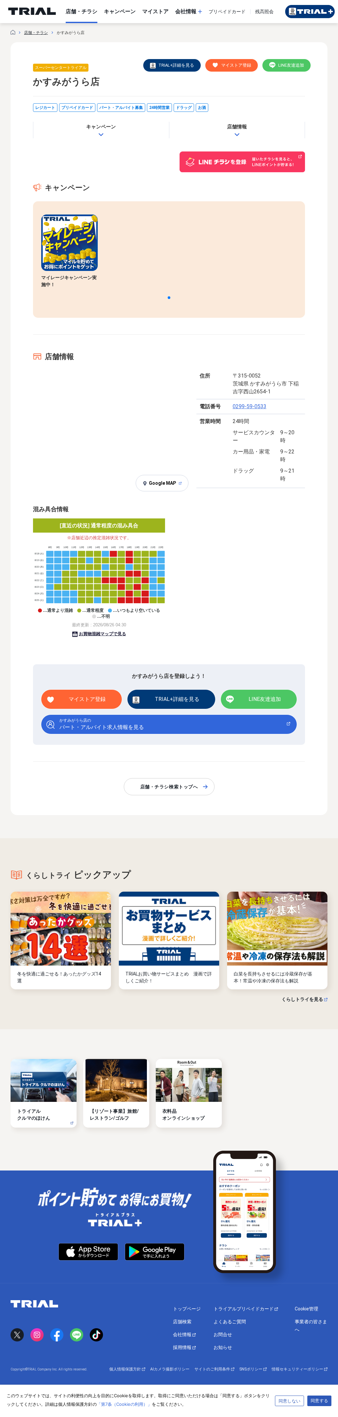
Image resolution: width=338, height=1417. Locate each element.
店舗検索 (182, 1321)
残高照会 (264, 11)
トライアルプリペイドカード (244, 1308)
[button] (169, 297)
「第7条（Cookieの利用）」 (124, 1404)
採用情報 (182, 1347)
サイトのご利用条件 (212, 1369)
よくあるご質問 (230, 1321)
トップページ (187, 1308)
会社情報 (182, 1334)
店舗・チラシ (36, 32)
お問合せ (223, 1334)
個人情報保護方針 (125, 1369)
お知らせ (223, 1347)
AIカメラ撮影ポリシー (169, 1369)
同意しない (289, 1400)
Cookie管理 (306, 1308)
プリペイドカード (227, 11)
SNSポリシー (251, 1369)
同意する (319, 1400)
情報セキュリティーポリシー (298, 1369)
